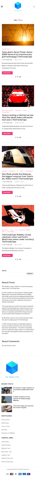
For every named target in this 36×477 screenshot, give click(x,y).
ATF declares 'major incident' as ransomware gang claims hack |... (23, 389)
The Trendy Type (7, 59)
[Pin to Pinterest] (20, 77)
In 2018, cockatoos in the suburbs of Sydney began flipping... (21, 398)
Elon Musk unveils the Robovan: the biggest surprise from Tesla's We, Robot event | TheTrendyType (17, 176)
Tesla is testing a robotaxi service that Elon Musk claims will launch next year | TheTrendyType (18, 117)
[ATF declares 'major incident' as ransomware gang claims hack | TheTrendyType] (6, 390)
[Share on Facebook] (15, 77)
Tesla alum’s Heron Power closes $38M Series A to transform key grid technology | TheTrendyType (17, 54)
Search (4, 270)
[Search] (34, 6)
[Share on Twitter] (18, 77)
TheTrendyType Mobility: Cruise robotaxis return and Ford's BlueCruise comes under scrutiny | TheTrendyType (18, 238)
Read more (6, 73)
